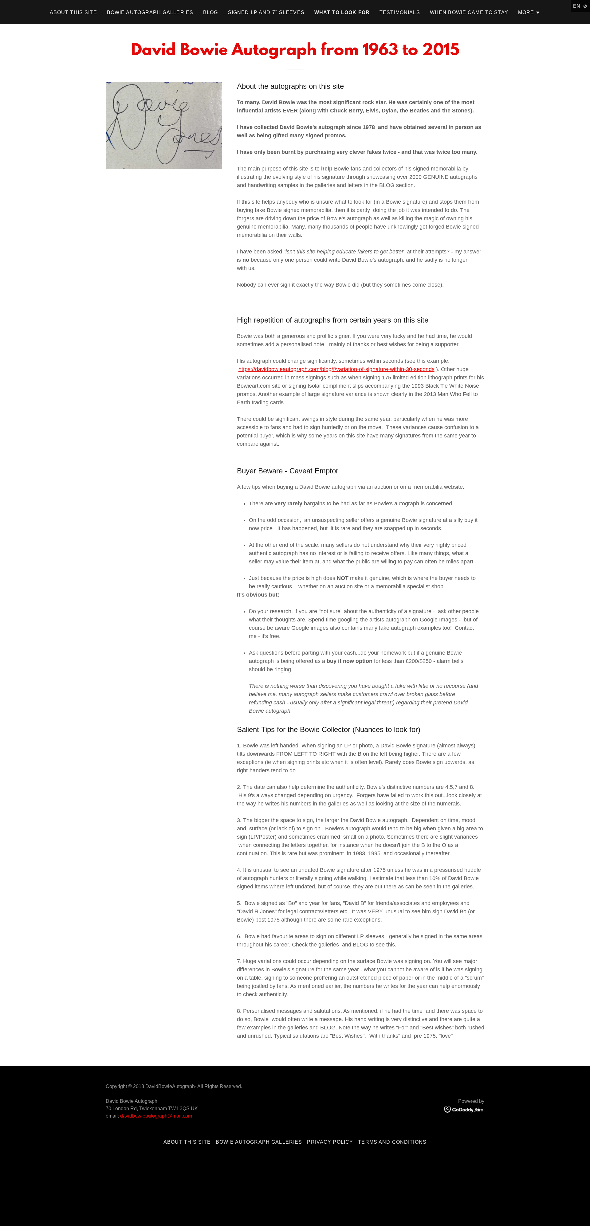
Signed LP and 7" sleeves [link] (266, 12)
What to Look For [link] (342, 12)
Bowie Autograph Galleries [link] (150, 12)
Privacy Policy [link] (330, 1142)
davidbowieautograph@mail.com (156, 1115)
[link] (464, 1109)
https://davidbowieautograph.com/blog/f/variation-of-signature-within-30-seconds (336, 369)
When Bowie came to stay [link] (469, 12)
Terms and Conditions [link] (392, 1142)
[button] (529, 12)
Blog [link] (210, 12)
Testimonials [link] (400, 12)
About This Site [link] (73, 12)
